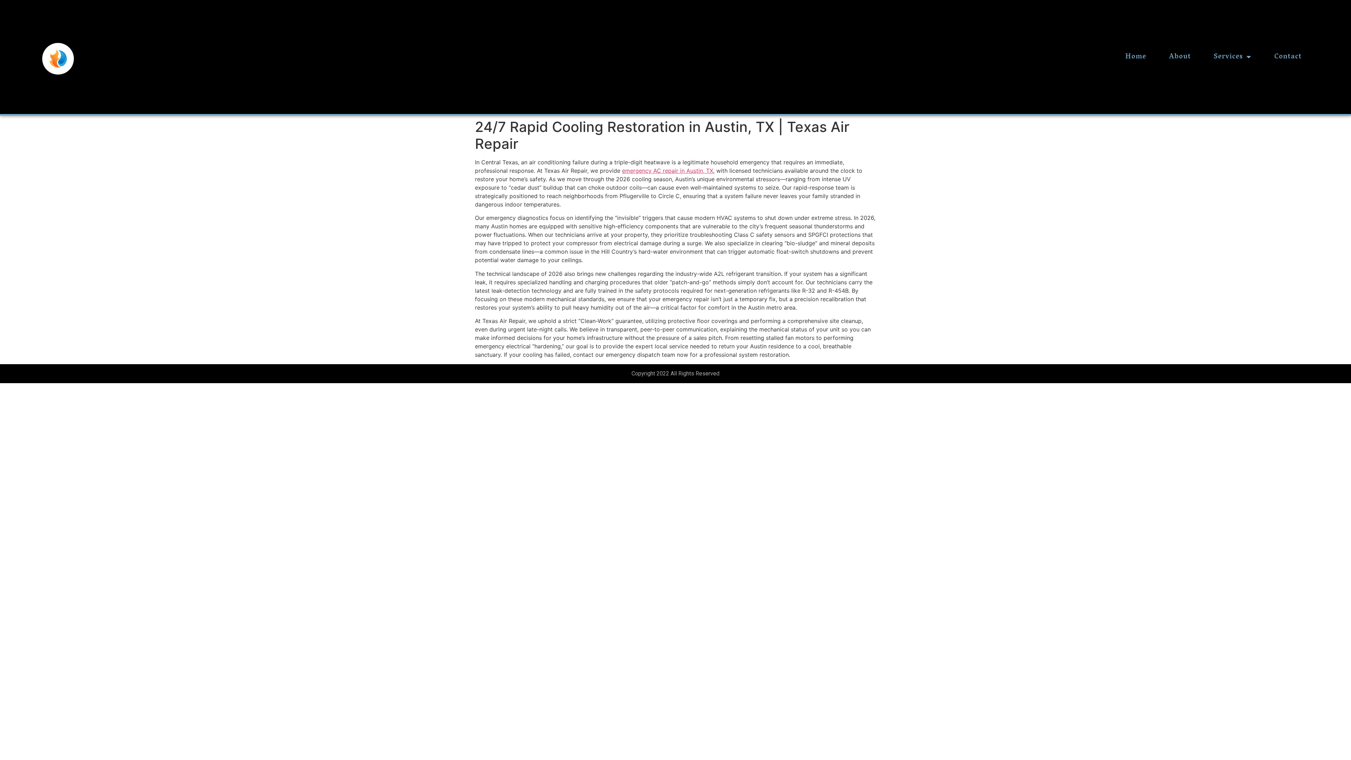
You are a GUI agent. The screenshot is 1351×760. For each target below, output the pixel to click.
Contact (1288, 57)
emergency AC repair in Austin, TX (667, 170)
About (1180, 57)
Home (1135, 57)
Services (1228, 57)
